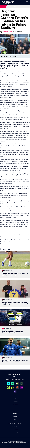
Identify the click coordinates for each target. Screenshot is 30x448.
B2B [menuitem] (15, 398)
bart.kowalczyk (7, 328)
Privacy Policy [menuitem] (15, 432)
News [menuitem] (15, 419)
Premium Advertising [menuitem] (15, 404)
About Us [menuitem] (15, 413)
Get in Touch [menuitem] (15, 426)
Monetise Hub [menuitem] (15, 407)
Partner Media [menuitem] (15, 401)
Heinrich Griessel (7, 31)
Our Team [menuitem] (15, 416)
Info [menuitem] (15, 411)
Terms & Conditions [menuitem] (15, 429)
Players (23, 5)
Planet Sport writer (8, 270)
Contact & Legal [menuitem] (15, 423)
